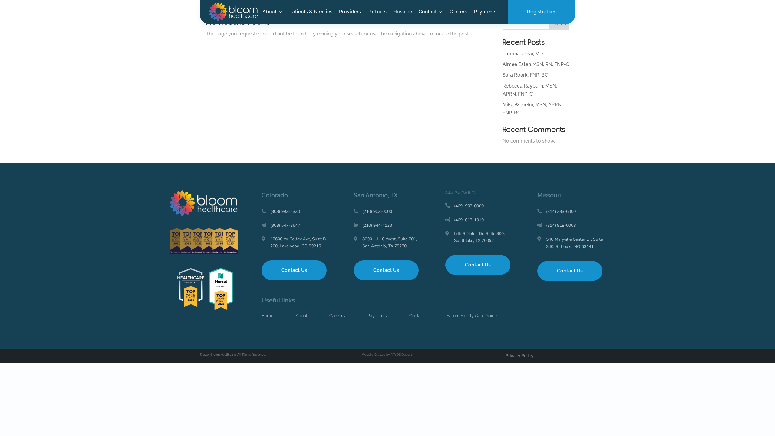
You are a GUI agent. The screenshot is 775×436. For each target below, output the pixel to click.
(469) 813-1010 (469, 220)
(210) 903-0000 (377, 211)
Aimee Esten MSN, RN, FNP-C (536, 64)
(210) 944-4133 (377, 225)
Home (267, 315)
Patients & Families (310, 12)
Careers (458, 12)
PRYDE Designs (402, 354)
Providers (350, 12)
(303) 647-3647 (285, 225)
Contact (428, 12)
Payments (485, 12)
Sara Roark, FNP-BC (525, 75)
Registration (541, 12)
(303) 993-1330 (285, 211)
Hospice (402, 12)
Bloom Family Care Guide (472, 315)
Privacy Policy (519, 355)
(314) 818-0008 (561, 225)
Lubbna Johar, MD (523, 54)
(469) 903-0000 (469, 206)
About (269, 12)
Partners (377, 12)
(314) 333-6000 (561, 211)
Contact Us (294, 270)
